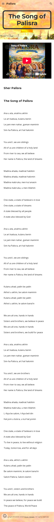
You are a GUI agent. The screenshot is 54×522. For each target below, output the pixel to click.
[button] (3, 3)
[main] (27, 19)
